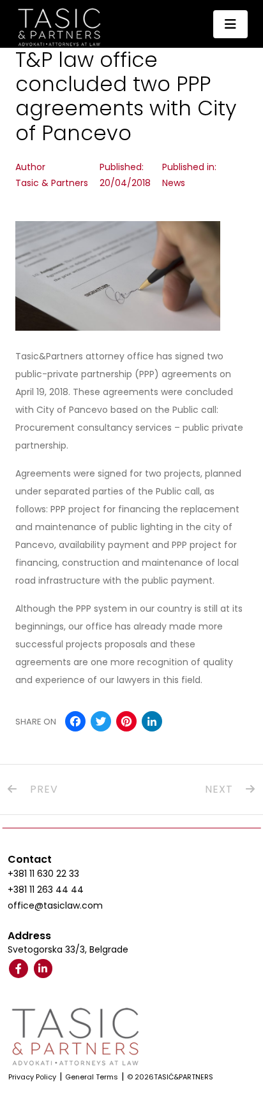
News (173, 183)
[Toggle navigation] (230, 24)
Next (220, 789)
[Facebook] (18, 968)
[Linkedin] (43, 968)
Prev (42, 789)
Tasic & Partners (51, 183)
